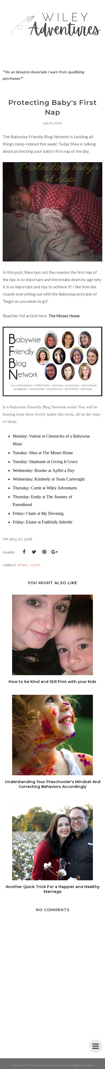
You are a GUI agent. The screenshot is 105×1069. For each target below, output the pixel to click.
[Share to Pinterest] (44, 552)
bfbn (22, 565)
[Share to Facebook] (24, 552)
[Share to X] (34, 552)
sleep (35, 565)
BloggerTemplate (82, 1065)
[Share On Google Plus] (54, 552)
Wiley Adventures (38, 1065)
